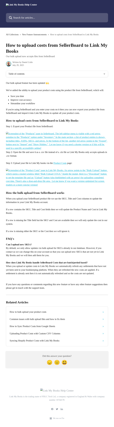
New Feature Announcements (34, 34)
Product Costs (59, 163)
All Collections (12, 34)
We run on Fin (58, 418)
